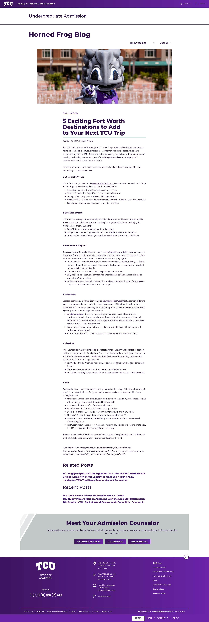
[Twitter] (37, 595)
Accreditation (107, 611)
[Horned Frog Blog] (59, 595)
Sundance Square (75, 313)
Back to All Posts (70, 113)
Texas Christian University (161, 611)
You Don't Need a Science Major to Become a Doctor (93, 495)
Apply (138, 618)
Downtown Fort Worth (113, 300)
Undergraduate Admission (58, 16)
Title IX (73, 611)
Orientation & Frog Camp (162, 584)
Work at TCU (28, 611)
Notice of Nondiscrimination (57, 611)
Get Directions (103, 568)
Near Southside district (102, 183)
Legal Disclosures (84, 611)
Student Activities (159, 593)
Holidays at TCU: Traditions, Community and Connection (95, 480)
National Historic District (118, 251)
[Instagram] (48, 595)
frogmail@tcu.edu (104, 596)
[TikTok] (54, 595)
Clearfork (94, 356)
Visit (149, 618)
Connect (162, 618)
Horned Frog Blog (159, 567)
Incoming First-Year (88, 542)
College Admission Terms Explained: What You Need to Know (98, 476)
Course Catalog (158, 589)
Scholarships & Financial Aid (163, 571)
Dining (155, 580)
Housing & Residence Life (162, 576)
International (139, 542)
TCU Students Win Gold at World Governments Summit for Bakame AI (103, 502)
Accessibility (40, 611)
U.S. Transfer (115, 542)
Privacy (96, 611)
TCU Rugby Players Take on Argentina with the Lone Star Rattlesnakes (104, 473)
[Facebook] (32, 595)
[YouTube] (43, 595)
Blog (176, 618)
